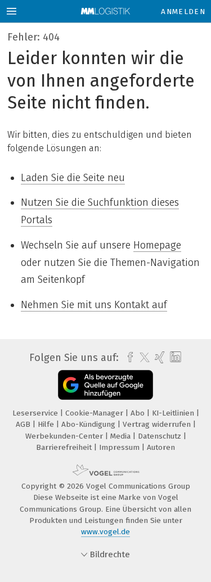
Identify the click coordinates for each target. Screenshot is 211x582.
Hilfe (47, 424)
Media (121, 436)
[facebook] (127, 357)
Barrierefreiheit (65, 447)
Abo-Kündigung (89, 424)
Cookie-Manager (95, 413)
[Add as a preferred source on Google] (105, 385)
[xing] (158, 357)
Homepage (157, 245)
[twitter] (142, 357)
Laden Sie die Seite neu (73, 178)
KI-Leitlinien (174, 413)
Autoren (161, 447)
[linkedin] (174, 357)
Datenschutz (160, 436)
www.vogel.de (105, 531)
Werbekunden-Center (65, 436)
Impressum (120, 447)
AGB (24, 424)
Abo (139, 413)
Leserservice (36, 413)
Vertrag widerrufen (158, 424)
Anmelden (183, 11)
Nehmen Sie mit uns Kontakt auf (94, 305)
